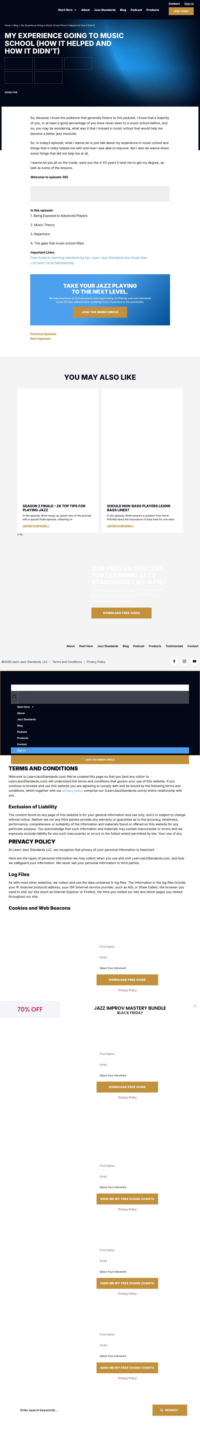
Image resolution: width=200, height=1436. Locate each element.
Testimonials (174, 646)
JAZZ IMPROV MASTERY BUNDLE (130, 1008)
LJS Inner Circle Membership (52, 263)
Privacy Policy (127, 990)
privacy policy (72, 790)
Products (152, 10)
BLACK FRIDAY (130, 1012)
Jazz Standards (105, 10)
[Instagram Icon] (184, 661)
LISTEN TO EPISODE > (36, 526)
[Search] (14, 697)
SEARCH (171, 1410)
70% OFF (30, 1009)
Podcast (136, 10)
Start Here (65, 10)
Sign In (21, 750)
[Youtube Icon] (194, 661)
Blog (123, 10)
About (85, 10)
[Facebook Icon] (174, 661)
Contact (193, 646)
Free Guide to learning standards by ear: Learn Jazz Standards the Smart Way (88, 258)
